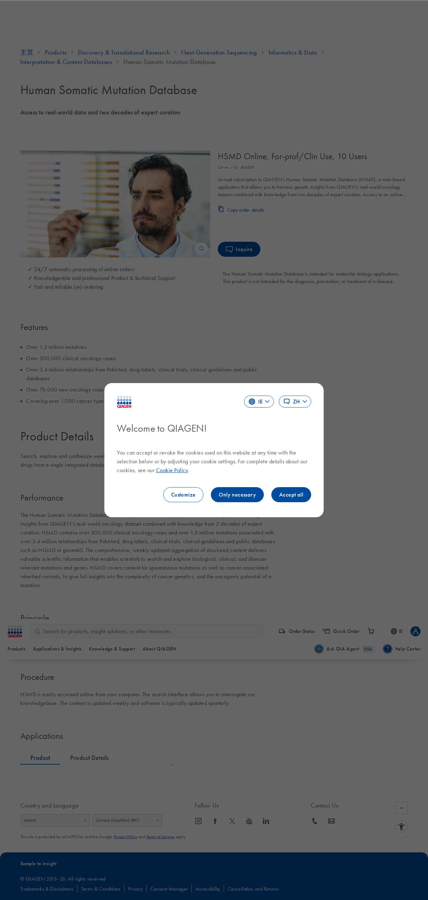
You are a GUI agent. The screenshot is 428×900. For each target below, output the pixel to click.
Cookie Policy (172, 470)
